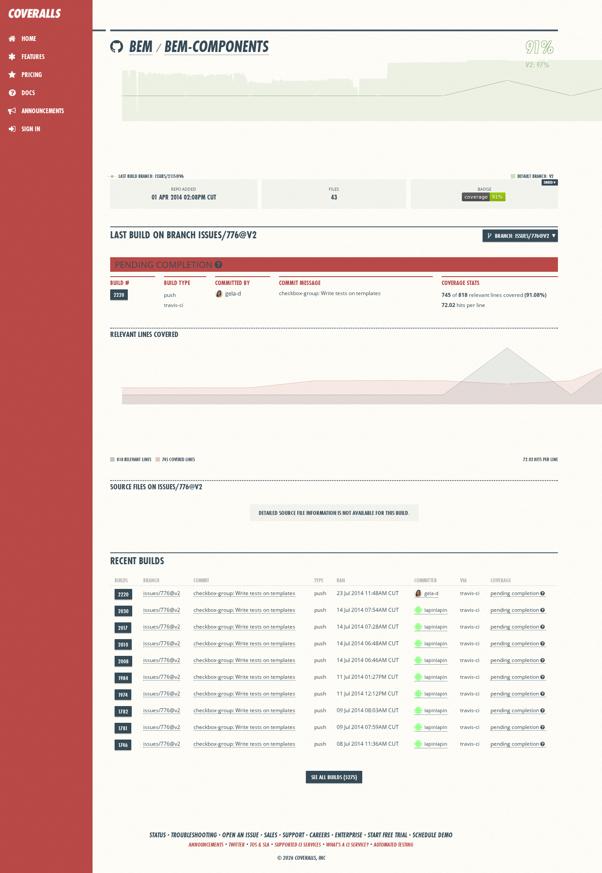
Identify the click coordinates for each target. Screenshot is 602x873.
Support (293, 835)
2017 (123, 628)
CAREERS (319, 835)
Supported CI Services (298, 844)
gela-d (233, 293)
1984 (123, 678)
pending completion (165, 264)
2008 (123, 661)
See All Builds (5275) (334, 777)
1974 (123, 695)
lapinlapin (435, 610)
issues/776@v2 (161, 593)
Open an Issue (240, 835)
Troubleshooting (194, 835)
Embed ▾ (550, 182)
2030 (123, 611)
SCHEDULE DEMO (432, 835)
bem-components (216, 46)
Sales (270, 835)
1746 (123, 745)
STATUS (157, 835)
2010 (123, 644)
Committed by (232, 282)
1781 (123, 728)
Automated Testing (393, 844)
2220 (119, 295)
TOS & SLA (259, 844)
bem (140, 46)
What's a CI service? (347, 844)
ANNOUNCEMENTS (206, 844)
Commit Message (299, 282)
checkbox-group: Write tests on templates (330, 293)
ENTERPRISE (348, 835)
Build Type (177, 282)
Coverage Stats (460, 282)
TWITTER (237, 844)
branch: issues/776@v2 (521, 236)
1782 (123, 711)
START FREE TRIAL (387, 835)
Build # (119, 282)
